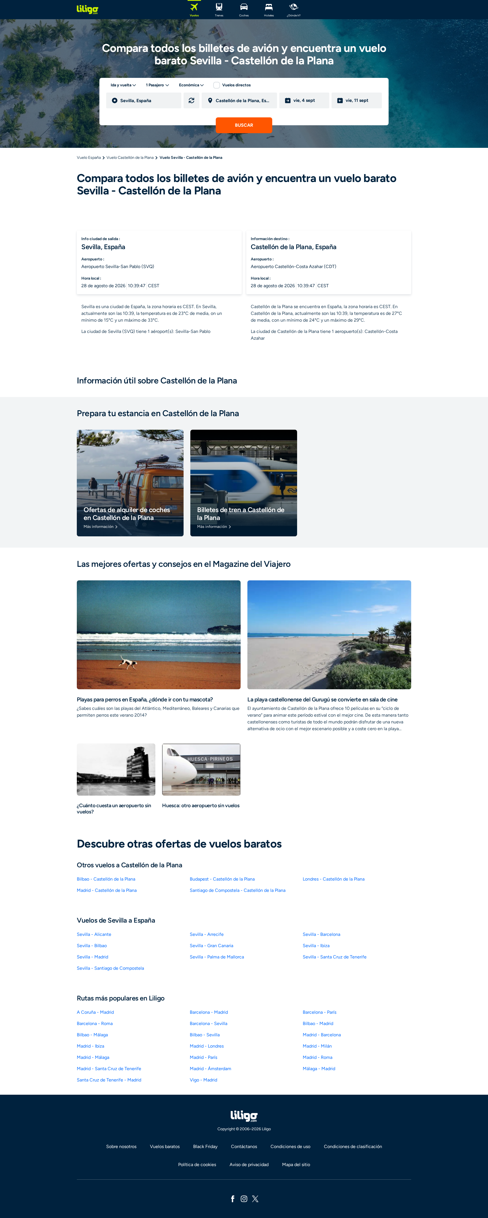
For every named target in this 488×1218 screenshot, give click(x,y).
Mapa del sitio (296, 1164)
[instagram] (244, 1198)
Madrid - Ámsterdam (210, 1068)
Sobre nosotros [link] (121, 1146)
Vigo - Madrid (203, 1080)
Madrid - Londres (207, 1046)
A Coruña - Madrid (95, 1012)
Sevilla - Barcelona (321, 934)
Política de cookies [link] (197, 1164)
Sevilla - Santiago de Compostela (110, 968)
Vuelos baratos (165, 1146)
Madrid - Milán (317, 1046)
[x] (255, 1198)
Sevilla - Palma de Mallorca (217, 957)
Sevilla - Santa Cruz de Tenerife (335, 957)
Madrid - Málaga (93, 1057)
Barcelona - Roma (95, 1023)
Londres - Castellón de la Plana (334, 879)
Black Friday (205, 1146)
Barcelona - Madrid (209, 1012)
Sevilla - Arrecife (207, 934)
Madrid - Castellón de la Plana (107, 890)
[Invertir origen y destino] (191, 100)
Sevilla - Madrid (92, 957)
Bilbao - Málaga (92, 1034)
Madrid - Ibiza (90, 1046)
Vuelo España (89, 157)
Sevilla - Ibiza (316, 945)
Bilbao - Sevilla (205, 1034)
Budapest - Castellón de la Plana (222, 879)
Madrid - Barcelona (322, 1034)
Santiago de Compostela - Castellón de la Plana (238, 890)
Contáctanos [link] (244, 1146)
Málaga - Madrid (319, 1068)
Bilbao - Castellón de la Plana (106, 879)
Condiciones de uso (290, 1146)
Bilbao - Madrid (318, 1023)
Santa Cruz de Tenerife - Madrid (109, 1080)
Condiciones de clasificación (353, 1146)
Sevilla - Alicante (94, 934)
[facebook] (232, 1198)
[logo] (87, 9)
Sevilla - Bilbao (92, 945)
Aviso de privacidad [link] (249, 1164)
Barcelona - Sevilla (208, 1023)
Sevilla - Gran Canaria (211, 945)
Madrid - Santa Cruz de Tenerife (109, 1068)
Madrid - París (203, 1057)
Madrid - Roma (317, 1057)
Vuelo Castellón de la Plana (130, 157)
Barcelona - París (319, 1012)
